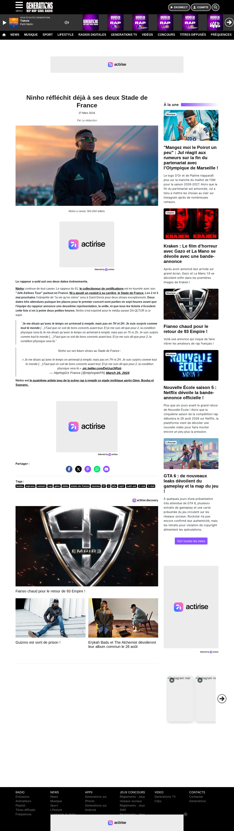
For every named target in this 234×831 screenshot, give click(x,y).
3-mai (151, 486)
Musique (31, 34)
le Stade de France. (131, 293)
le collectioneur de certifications (102, 288)
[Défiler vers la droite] (222, 698)
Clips (157, 801)
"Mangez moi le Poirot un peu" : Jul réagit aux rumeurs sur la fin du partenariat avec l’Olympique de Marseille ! (191, 157)
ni (109, 486)
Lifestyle (66, 34)
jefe (114, 486)
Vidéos (147, 34)
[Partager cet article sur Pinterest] (87, 471)
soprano (30, 486)
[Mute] (66, 22)
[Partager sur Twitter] (77, 471)
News (14, 34)
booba (19, 486)
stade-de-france (80, 486)
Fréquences (221, 34)
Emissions (22, 796)
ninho (65, 486)
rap (50, 486)
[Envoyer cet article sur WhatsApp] (96, 471)
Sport (48, 34)
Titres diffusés (193, 34)
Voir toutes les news (191, 541)
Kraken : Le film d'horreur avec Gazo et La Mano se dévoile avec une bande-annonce (190, 254)
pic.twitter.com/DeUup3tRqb (102, 368)
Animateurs (23, 801)
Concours (166, 34)
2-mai (142, 486)
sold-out (131, 486)
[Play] (5, 22)
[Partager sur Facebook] (68, 471)
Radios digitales (92, 34)
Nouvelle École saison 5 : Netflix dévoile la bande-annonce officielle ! (190, 392)
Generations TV (124, 34)
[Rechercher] (215, 7)
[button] (180, 699)
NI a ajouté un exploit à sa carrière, (93, 293)
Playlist (20, 805)
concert (41, 486)
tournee (96, 486)
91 (104, 486)
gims (57, 486)
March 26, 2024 (117, 373)
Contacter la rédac (63, 814)
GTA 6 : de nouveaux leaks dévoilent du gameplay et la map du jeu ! (191, 483)
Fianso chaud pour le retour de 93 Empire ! (186, 329)
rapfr (121, 486)
